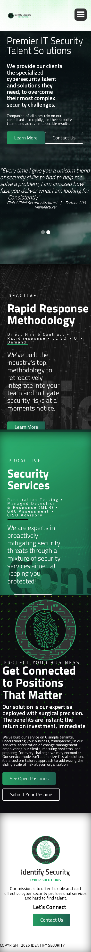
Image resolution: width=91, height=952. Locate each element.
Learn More (26, 137)
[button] (80, 14)
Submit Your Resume (31, 794)
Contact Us (64, 137)
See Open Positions (29, 778)
